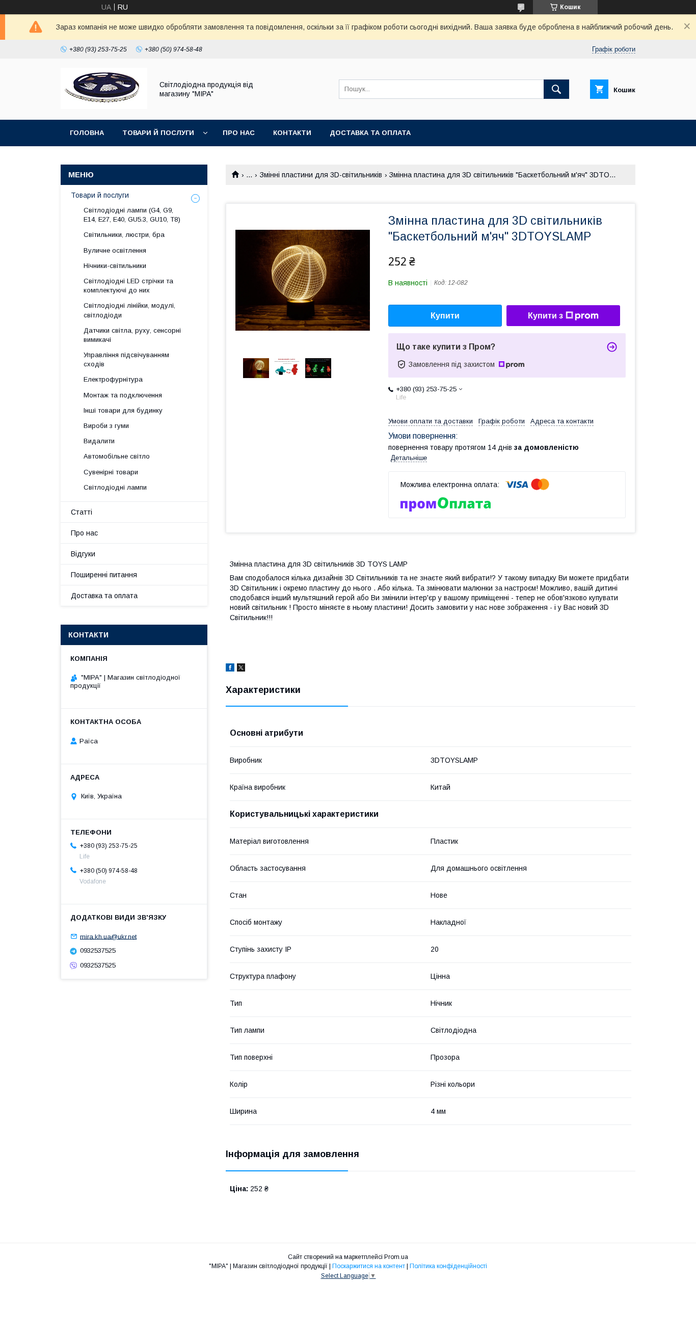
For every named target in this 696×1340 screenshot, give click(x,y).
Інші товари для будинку (123, 410)
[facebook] (230, 669)
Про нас (239, 133)
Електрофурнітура (113, 379)
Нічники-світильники (115, 266)
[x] (241, 669)
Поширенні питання (104, 575)
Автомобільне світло (117, 456)
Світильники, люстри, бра (124, 234)
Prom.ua (396, 1257)
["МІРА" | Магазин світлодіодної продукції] (104, 106)
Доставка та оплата (370, 133)
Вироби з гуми (106, 426)
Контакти (292, 133)
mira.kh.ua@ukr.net (108, 936)
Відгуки (83, 554)
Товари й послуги (158, 133)
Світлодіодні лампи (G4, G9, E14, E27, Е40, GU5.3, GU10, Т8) (132, 214)
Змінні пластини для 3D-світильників (321, 175)
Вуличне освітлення (115, 250)
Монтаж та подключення (123, 395)
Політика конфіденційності (448, 1266)
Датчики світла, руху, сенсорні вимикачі (132, 335)
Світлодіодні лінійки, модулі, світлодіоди (129, 310)
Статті (81, 512)
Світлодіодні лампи (115, 487)
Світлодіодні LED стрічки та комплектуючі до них (128, 285)
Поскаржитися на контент (368, 1266)
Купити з (545, 315)
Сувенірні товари (111, 472)
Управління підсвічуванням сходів (126, 359)
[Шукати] (556, 89)
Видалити (99, 441)
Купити (445, 315)
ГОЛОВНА (87, 133)
